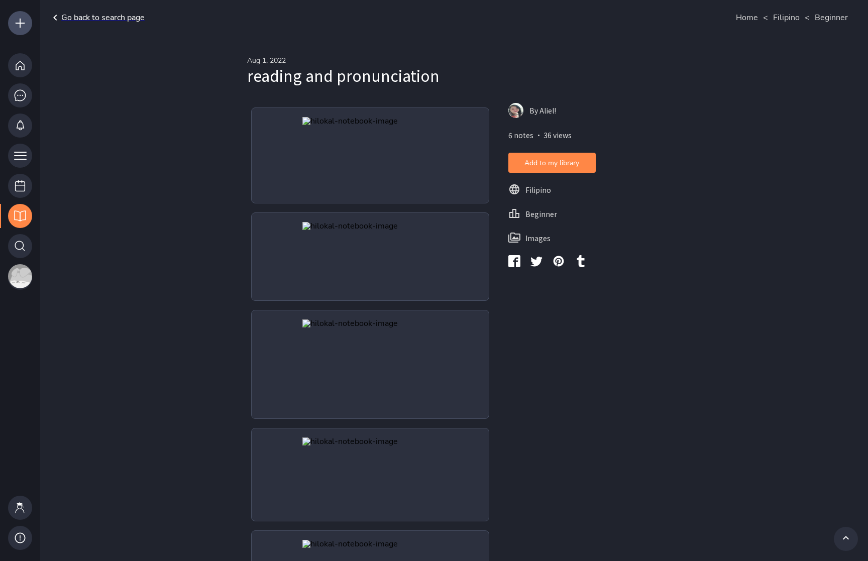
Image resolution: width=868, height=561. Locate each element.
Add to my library (551, 163)
